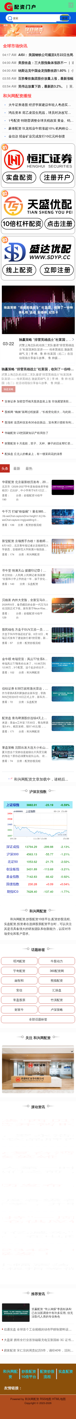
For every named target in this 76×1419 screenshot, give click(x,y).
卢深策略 (57, 1009)
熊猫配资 (57, 980)
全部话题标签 (38, 1019)
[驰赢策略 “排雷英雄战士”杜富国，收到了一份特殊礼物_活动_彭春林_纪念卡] (38, 309)
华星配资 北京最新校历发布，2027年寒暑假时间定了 (37, 482)
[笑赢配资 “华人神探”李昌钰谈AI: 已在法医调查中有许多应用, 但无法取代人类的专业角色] (16, 1312)
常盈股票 (19, 1000)
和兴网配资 (10, 1374)
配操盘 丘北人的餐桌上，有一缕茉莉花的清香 (33, 454)
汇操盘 (56, 990)
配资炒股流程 (47, 1374)
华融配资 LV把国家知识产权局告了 (26, 433)
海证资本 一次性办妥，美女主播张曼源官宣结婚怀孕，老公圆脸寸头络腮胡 (36, 1122)
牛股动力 (57, 961)
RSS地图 (45, 1399)
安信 (19, 990)
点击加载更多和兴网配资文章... (38, 779)
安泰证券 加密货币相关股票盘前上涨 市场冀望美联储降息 (37, 1187)
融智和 (19, 980)
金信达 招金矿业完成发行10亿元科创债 (37, 136)
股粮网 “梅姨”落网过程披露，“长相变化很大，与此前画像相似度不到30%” (38, 1219)
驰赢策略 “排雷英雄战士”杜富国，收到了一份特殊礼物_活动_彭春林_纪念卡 (37, 1154)
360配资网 (57, 971)
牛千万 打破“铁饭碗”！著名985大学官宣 (28, 511)
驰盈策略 (8, 389)
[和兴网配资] (21, 7)
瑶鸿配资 (19, 961)
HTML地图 (59, 1399)
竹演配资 (57, 1000)
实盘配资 (65, 1371)
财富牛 (19, 1009)
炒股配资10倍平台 (28, 1374)
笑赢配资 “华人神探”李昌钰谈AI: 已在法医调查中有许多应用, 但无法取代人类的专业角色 (52, 1312)
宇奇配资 (19, 971)
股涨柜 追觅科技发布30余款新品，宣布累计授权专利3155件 (36, 1251)
